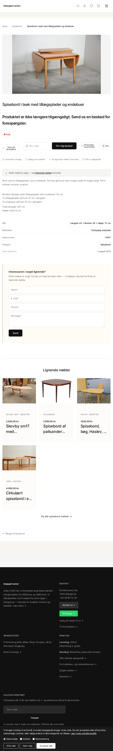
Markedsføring (42, 739)
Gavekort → (65, 676)
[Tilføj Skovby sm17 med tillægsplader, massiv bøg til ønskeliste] (31, 383)
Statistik (26, 739)
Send (15, 333)
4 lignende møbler (43, 173)
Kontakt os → (69, 605)
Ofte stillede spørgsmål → (72, 658)
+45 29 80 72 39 (68, 597)
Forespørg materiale (101, 230)
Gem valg (27, 746)
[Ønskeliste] (91, 6)
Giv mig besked (64, 145)
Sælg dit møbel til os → (71, 620)
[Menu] (106, 6)
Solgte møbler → (68, 670)
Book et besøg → (12, 652)
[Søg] (78, 6)
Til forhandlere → (68, 626)
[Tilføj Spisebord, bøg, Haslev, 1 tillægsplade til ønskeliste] (105, 383)
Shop (4, 26)
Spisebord (17, 26)
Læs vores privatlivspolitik (84, 733)
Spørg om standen (36, 159)
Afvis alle (11, 746)
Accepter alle (46, 746)
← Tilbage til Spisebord (13, 533)
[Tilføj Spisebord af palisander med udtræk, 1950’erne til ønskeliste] (68, 383)
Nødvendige (12, 739)
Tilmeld (34, 718)
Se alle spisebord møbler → (56, 516)
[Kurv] (98, 6)
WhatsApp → (68, 613)
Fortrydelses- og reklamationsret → (78, 664)
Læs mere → (19, 605)
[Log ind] (85, 6)
